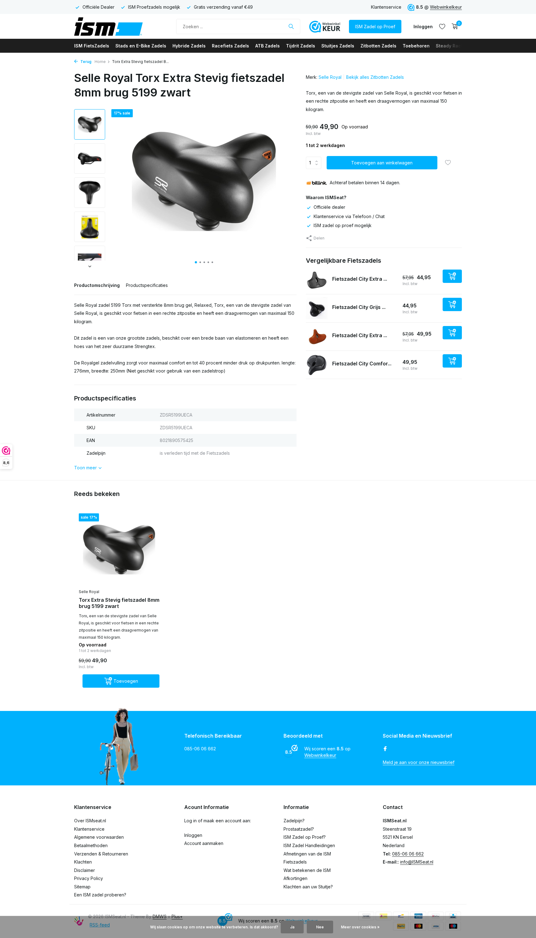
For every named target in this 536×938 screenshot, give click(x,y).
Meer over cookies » (360, 927)
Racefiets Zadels (230, 45)
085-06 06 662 (408, 853)
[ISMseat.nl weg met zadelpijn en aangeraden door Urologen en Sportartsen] (120, 26)
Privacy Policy (88, 878)
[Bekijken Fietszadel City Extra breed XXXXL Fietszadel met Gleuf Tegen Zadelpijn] (317, 280)
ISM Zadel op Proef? (305, 837)
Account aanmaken (203, 843)
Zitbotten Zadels (378, 45)
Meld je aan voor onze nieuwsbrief (418, 762)
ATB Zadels (267, 45)
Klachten (83, 861)
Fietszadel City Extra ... (359, 279)
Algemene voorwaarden (99, 837)
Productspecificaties (147, 285)
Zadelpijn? (294, 820)
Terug (85, 61)
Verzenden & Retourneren (101, 853)
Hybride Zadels (189, 45)
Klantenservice (386, 7)
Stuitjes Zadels (337, 45)
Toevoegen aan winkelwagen (382, 163)
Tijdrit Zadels (300, 45)
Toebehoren (416, 45)
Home (100, 61)
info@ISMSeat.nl (416, 861)
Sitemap (82, 886)
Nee (320, 927)
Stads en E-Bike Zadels (140, 45)
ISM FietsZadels (91, 45)
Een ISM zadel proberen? (100, 894)
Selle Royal (330, 77)
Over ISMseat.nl (90, 820)
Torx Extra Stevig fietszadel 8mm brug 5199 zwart (119, 603)
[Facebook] (385, 749)
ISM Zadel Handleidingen (309, 845)
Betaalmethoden (91, 845)
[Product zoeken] (291, 26)
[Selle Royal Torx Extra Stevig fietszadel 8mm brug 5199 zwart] (119, 549)
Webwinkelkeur (446, 7)
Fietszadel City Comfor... (361, 363)
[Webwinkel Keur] (324, 26)
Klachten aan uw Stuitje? (308, 886)
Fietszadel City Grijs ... (359, 307)
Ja (292, 927)
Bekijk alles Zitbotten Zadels (375, 77)
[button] (196, 262)
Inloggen (193, 835)
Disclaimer (84, 870)
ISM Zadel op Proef (375, 26)
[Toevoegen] (452, 276)
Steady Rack (449, 45)
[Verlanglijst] (442, 26)
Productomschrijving (97, 285)
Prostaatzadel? (299, 829)
